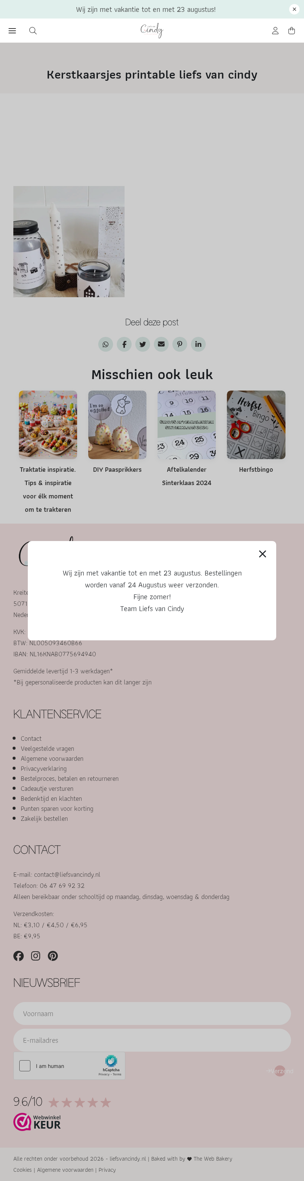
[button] (294, 9)
